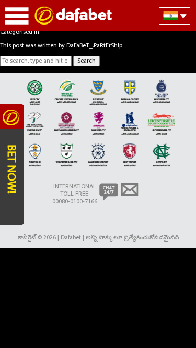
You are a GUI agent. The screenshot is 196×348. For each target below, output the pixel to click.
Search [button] (86, 61)
